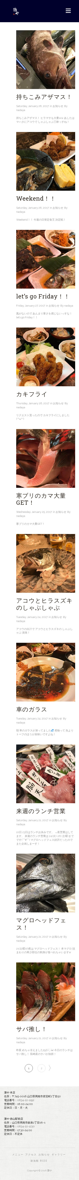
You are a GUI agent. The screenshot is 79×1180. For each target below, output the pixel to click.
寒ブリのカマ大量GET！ (41, 498)
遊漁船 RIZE (38, 1160)
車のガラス (31, 709)
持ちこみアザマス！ (44, 97)
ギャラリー (59, 1154)
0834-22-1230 (26, 1126)
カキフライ (32, 394)
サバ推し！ (31, 1029)
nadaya (20, 110)
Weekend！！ (36, 198)
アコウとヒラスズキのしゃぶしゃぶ (44, 603)
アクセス (31, 1154)
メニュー (17, 1154)
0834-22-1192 (25, 1100)
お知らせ (58, 106)
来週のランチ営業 (41, 811)
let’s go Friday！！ (43, 296)
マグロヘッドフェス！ (41, 923)
